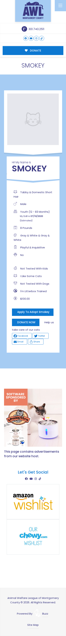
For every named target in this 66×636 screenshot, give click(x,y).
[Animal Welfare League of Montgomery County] (33, 10)
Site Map (33, 625)
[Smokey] (33, 119)
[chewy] (33, 537)
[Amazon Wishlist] (33, 501)
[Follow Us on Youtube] (31, 38)
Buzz (45, 613)
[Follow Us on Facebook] (25, 38)
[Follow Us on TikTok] (41, 38)
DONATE (35, 51)
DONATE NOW (26, 322)
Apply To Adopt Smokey (33, 312)
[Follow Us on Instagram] (36, 38)
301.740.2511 (36, 29)
